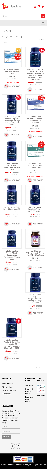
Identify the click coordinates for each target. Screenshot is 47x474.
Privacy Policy (7, 387)
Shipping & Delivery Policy (29, 391)
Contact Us (29, 385)
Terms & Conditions (9, 390)
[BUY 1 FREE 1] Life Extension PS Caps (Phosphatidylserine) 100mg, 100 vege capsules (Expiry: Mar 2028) (35, 74)
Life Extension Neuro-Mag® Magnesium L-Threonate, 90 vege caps (12, 255)
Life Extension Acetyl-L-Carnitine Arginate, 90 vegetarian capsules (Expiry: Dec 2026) (11, 344)
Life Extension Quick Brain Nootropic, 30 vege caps (12, 209)
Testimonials (6, 394)
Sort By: (41, 39)
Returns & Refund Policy (29, 399)
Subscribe (6, 437)
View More (41, 395)
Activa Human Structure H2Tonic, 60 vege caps (35, 165)
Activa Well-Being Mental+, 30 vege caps (11, 71)
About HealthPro (8, 383)
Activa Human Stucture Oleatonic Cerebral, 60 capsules (35, 119)
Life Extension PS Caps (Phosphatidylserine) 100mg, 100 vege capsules (35, 299)
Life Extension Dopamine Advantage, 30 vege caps (11, 166)
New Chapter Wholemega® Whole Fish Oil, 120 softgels (35, 253)
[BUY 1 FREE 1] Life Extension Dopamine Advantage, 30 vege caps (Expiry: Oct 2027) (12, 120)
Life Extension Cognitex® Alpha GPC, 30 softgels (35, 209)
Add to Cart (14, 86)
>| (43, 367)
